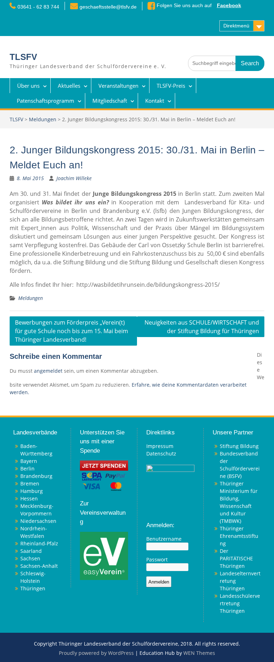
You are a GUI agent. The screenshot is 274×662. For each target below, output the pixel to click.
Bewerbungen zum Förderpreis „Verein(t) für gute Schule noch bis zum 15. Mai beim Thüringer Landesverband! (71, 331)
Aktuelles (69, 85)
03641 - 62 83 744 (38, 7)
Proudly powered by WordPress (96, 653)
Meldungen (42, 119)
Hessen (29, 498)
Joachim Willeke (74, 178)
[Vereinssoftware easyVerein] (104, 555)
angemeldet (48, 370)
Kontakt (154, 100)
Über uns (28, 85)
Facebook (229, 5)
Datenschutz (161, 453)
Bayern (28, 461)
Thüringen (32, 588)
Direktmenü (236, 26)
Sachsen (30, 558)
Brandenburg (36, 476)
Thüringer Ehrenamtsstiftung (239, 536)
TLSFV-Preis (171, 85)
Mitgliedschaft (109, 100)
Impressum (159, 446)
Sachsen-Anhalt (39, 565)
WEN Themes (199, 653)
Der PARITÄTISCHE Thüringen (236, 558)
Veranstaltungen (118, 85)
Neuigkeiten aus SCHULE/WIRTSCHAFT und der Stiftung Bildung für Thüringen (201, 327)
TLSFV (23, 57)
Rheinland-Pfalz (39, 543)
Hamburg (31, 491)
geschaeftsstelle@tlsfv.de (108, 7)
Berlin (27, 468)
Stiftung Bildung (239, 446)
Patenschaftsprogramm (45, 100)
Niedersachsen (38, 521)
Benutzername (164, 538)
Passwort (157, 559)
